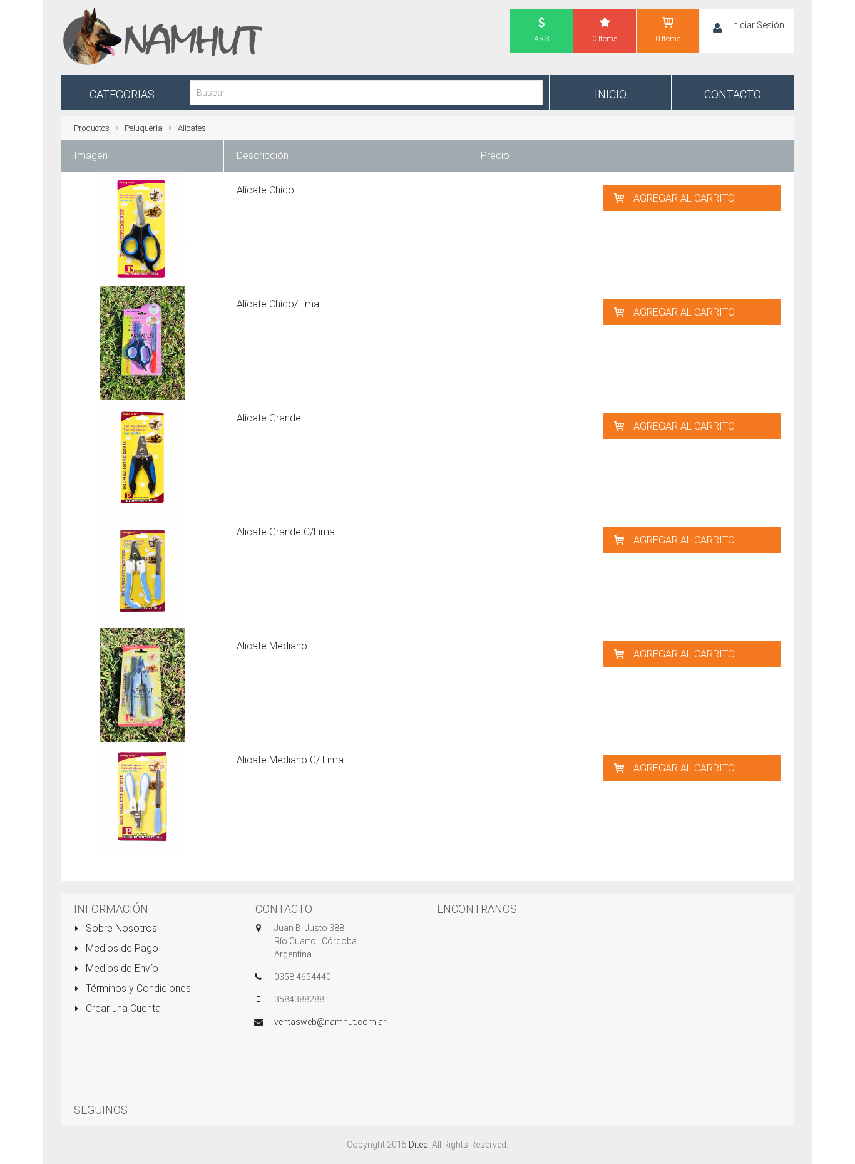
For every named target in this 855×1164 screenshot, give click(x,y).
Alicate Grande (269, 418)
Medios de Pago (120, 948)
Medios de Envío (120, 968)
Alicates (192, 128)
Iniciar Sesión (757, 25)
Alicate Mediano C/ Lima (290, 760)
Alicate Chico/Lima (278, 304)
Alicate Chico (265, 190)
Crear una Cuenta (122, 1008)
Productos (92, 128)
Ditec (418, 1145)
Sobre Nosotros (120, 928)
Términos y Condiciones (137, 988)
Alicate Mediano (272, 646)
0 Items (605, 38)
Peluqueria (144, 128)
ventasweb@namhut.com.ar (330, 1022)
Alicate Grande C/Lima (286, 532)
